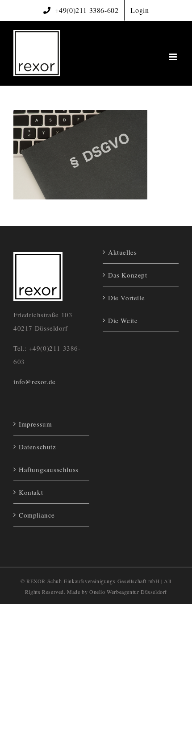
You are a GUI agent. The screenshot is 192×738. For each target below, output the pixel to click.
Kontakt (31, 492)
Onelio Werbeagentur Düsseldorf (128, 591)
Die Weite (123, 320)
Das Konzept (127, 274)
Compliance (37, 514)
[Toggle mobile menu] (174, 57)
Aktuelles (122, 252)
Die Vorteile (126, 297)
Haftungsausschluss (49, 469)
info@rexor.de (34, 381)
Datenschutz (37, 446)
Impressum (35, 423)
